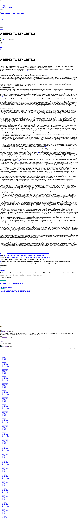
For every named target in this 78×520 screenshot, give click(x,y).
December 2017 (5, 478)
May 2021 (4, 431)
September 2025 (5, 370)
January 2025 (5, 379)
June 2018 (4, 471)
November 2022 (5, 410)
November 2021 (5, 424)
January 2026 (5, 365)
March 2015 (4, 517)
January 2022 (5, 421)
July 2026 (4, 358)
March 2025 (4, 377)
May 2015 (4, 515)
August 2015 (4, 511)
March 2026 (4, 363)
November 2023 (5, 395)
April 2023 (4, 404)
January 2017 (5, 491)
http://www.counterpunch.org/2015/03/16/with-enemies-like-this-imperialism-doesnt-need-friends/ (28, 253)
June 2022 (4, 415)
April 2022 (4, 418)
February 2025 (5, 378)
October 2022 (5, 411)
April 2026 (4, 362)
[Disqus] (39, 310)
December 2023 (5, 394)
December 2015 (5, 506)
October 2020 (5, 439)
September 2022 (5, 412)
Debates (1, 29)
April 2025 (4, 376)
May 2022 (4, 417)
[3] (76, 83)
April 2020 (4, 446)
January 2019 (5, 463)
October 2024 (5, 383)
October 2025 (5, 369)
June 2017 (4, 485)
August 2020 (4, 441)
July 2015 (4, 512)
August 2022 (4, 413)
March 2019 (4, 461)
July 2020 (4, 442)
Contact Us (4, 6)
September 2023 (5, 398)
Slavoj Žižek (5, 39)
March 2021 (4, 433)
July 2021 (4, 428)
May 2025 (4, 374)
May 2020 (4, 445)
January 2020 (5, 449)
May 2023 (4, 403)
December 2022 (5, 408)
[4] (2, 96)
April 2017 (4, 488)
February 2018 (5, 476)
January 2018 (5, 477)
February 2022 (5, 420)
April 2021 (4, 432)
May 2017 (4, 487)
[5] (46, 146)
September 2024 (5, 384)
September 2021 (5, 426)
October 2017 (5, 481)
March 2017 (4, 489)
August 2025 (4, 371)
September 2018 (5, 468)
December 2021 (5, 422)
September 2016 (5, 496)
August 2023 (4, 399)
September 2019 (5, 454)
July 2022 (4, 414)
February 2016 (5, 504)
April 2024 (4, 390)
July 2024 (4, 386)
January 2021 (5, 435)
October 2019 (5, 453)
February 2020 (5, 448)
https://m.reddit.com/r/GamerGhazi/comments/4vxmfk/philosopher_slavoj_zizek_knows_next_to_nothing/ (29, 257)
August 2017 (4, 483)
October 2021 (5, 425)
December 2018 (5, 464)
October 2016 (5, 495)
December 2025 (5, 366)
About (3, 5)
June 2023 (4, 401)
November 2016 (5, 494)
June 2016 (4, 499)
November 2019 (5, 452)
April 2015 (4, 516)
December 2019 (5, 450)
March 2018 (4, 475)
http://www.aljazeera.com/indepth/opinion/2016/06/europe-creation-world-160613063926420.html (24, 255)
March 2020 (4, 447)
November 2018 (5, 466)
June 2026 (4, 359)
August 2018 (4, 469)
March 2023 (4, 405)
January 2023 (5, 407)
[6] (38, 152)
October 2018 (5, 467)
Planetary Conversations (7, 7)
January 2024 (5, 393)
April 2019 (4, 460)
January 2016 (5, 505)
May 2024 (4, 388)
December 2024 (5, 380)
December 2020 (5, 436)
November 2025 (5, 367)
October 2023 (5, 397)
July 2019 (4, 456)
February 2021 (5, 434)
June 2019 (4, 457)
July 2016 (4, 498)
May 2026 (4, 360)
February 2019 (5, 462)
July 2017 (4, 484)
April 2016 (4, 502)
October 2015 (5, 509)
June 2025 (4, 373)
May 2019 (4, 459)
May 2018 (4, 473)
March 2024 (4, 391)
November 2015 (5, 508)
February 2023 (5, 406)
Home (3, 4)
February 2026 (5, 364)
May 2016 (4, 501)
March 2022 (4, 419)
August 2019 (4, 455)
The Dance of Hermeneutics (11, 283)
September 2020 (5, 440)
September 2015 (5, 510)
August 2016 (4, 497)
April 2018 (4, 474)
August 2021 (4, 427)
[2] (46, 75)
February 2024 (5, 392)
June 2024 (4, 387)
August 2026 (4, 357)
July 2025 (4, 372)
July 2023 (4, 400)
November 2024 (5, 381)
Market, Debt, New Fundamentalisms (15, 291)
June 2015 (4, 513)
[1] (27, 70)
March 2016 (4, 503)
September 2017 (5, 482)
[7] (19, 160)
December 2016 (5, 492)
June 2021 (4, 429)
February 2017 (5, 490)
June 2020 (4, 443)
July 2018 (4, 470)
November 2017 (5, 480)
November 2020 (5, 438)
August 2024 (4, 385)
